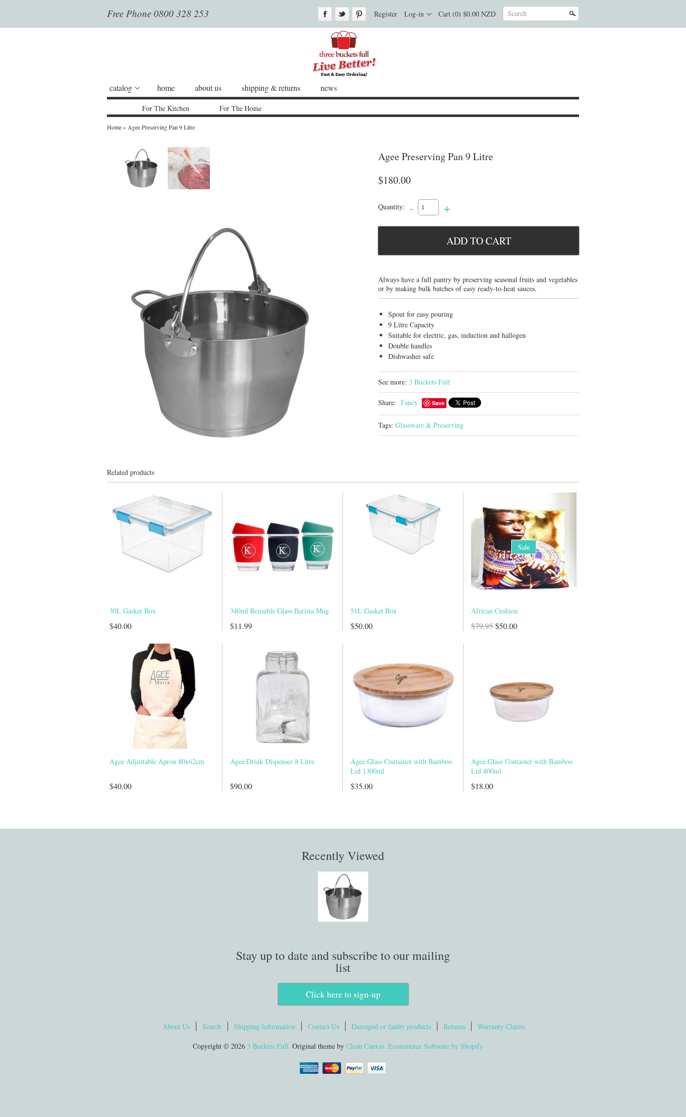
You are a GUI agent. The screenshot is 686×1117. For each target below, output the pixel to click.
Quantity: (391, 206)
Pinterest (359, 14)
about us (208, 87)
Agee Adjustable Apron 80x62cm (156, 761)
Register (385, 14)
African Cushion (494, 610)
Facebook (325, 14)
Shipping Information (264, 1026)
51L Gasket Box (374, 610)
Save (438, 403)
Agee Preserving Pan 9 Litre (161, 127)
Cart (467, 14)
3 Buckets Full (429, 382)
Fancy (409, 402)
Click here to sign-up (343, 994)
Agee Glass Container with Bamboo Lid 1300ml (401, 766)
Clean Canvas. (366, 1046)
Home (114, 127)
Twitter (342, 14)
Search (517, 13)
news (328, 87)
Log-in (414, 14)
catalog (120, 87)
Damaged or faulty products (391, 1026)
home (166, 87)
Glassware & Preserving (429, 425)
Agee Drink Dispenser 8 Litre (272, 761)
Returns (454, 1026)
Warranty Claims (501, 1026)
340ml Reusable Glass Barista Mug (279, 610)
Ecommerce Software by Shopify (435, 1046)
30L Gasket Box (132, 610)
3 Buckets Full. (269, 1046)
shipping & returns (271, 87)
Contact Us (323, 1026)
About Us (176, 1026)
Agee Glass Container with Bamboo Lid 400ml (522, 766)
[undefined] (222, 332)
